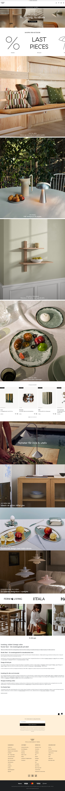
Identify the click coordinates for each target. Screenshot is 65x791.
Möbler (22, 756)
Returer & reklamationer (12, 749)
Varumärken (37, 749)
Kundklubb (9, 752)
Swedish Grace (28, 684)
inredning (46, 658)
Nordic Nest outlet (51, 760)
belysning (50, 658)
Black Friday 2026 (38, 767)
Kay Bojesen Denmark (21, 659)
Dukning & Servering (24, 747)
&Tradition (47, 690)
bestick (56, 675)
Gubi (36, 664)
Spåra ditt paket (10, 758)
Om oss (49, 747)
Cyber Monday (37, 769)
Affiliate (49, 754)
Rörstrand (10, 659)
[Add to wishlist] (15, 414)
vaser (57, 664)
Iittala (27, 659)
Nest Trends (37, 765)
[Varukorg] (61, 3)
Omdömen (50, 749)
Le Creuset (52, 690)
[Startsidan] (3, 3)
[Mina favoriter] (58, 3)
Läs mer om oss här (4, 693)
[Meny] (63, 3)
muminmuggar (12, 676)
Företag (9, 767)
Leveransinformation (11, 756)
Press (49, 756)
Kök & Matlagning (24, 749)
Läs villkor (32, 731)
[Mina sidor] (56, 3)
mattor (49, 675)
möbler (54, 658)
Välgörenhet (50, 758)
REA (35, 754)
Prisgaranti (9, 765)
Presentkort (23, 760)
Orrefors (38, 664)
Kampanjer (37, 752)
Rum (36, 762)
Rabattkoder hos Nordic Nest (40, 771)
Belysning (23, 752)
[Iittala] (39, 599)
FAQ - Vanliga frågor (11, 754)
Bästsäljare (37, 758)
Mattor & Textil (23, 754)
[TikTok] (36, 775)
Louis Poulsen (4, 659)
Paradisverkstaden (22, 690)
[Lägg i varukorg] (17, 413)
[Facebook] (29, 775)
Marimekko (43, 664)
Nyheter (36, 756)
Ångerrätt (9, 771)
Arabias (2, 676)
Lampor (52, 675)
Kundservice (10, 747)
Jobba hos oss (50, 752)
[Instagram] (32, 775)
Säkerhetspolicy (10, 762)
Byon (60, 664)
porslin (50, 664)
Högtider (36, 760)
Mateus (54, 664)
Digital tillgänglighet (11, 769)
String (17, 676)
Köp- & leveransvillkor (11, 760)
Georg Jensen (43, 690)
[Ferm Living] (13, 599)
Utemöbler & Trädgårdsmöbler (26, 758)
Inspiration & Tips (38, 747)
